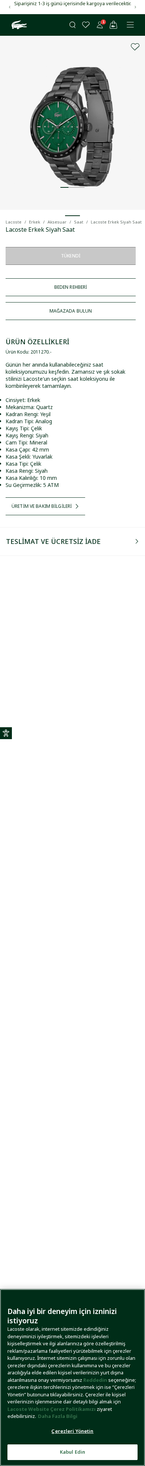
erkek (34, 222)
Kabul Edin (72, 1451)
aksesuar (57, 222)
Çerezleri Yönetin (72, 1431)
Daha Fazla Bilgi (57, 1416)
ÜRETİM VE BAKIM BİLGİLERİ (42, 506)
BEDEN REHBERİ (70, 287)
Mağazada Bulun (70, 311)
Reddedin (95, 1380)
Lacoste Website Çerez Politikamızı (52, 1409)
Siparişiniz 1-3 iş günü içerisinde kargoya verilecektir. (72, 3)
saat (78, 222)
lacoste (14, 222)
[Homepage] (18, 25)
